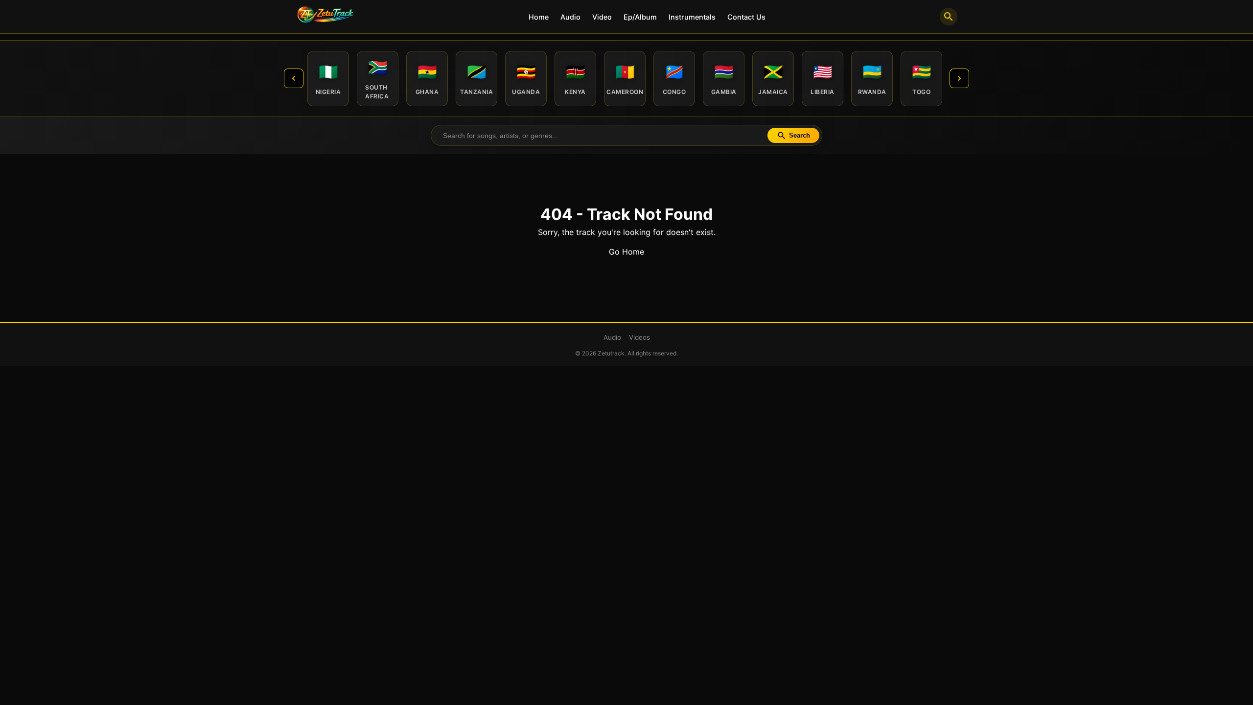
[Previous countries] (293, 78)
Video (602, 17)
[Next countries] (959, 78)
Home (539, 17)
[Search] (948, 16)
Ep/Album (640, 17)
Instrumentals (692, 17)
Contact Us (746, 17)
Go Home (626, 252)
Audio (570, 17)
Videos (639, 337)
